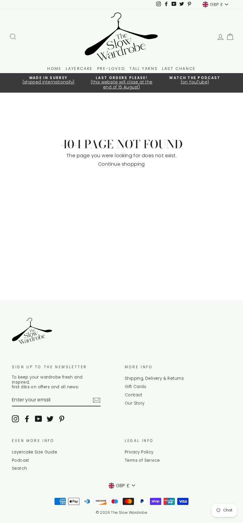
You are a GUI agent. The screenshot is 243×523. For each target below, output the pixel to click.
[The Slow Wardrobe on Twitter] (50, 418)
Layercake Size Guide (34, 452)
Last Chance (179, 68)
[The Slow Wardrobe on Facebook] (27, 418)
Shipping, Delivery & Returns (154, 378)
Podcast (20, 460)
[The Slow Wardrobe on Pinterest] (61, 418)
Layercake (79, 68)
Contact (134, 395)
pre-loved (111, 68)
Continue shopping (121, 164)
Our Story (135, 403)
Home (54, 68)
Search (19, 468)
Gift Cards (135, 387)
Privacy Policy (139, 452)
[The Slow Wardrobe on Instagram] (15, 418)
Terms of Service (142, 460)
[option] (48, 80)
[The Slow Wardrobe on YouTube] (38, 418)
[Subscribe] (96, 400)
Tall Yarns (144, 68)
